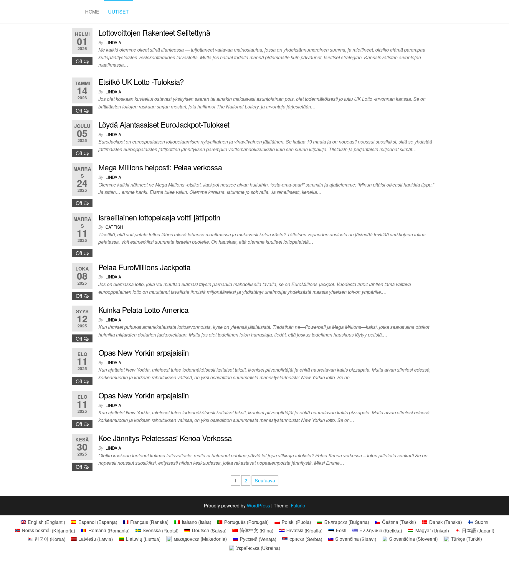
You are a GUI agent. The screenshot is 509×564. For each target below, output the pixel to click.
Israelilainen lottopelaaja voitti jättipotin (159, 217)
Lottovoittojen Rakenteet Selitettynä (154, 32)
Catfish (114, 227)
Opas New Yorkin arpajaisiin (143, 352)
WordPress (258, 505)
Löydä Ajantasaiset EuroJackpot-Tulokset (163, 124)
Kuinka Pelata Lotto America (143, 309)
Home (92, 11)
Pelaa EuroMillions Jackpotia (144, 266)
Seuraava (265, 480)
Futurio (298, 505)
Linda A (113, 42)
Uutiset (118, 11)
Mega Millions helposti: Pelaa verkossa (160, 166)
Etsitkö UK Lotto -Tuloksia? (141, 81)
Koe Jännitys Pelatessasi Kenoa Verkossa (165, 437)
